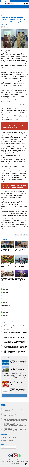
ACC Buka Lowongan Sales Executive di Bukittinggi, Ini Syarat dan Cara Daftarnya (18, 362)
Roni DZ (5, 26)
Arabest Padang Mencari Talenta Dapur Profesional (17, 383)
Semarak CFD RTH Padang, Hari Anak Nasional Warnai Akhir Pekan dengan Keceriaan (21, 265)
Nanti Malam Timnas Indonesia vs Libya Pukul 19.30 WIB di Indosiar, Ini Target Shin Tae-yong (15, 430)
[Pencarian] (27, 4)
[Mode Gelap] (25, 4)
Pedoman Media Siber (19, 461)
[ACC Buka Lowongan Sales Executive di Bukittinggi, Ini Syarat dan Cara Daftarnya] (5, 362)
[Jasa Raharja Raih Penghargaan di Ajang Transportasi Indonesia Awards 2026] (21, 273)
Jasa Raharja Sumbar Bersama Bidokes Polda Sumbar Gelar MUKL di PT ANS (21, 251)
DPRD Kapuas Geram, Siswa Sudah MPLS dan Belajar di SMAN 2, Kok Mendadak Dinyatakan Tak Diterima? (15, 331)
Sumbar (4, 440)
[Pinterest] (15, 455)
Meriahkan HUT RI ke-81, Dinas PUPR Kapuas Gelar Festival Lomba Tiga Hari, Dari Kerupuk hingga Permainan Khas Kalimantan (15, 336)
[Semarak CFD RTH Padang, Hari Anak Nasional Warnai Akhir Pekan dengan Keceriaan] (21, 259)
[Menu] (2, 4)
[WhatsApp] (20, 455)
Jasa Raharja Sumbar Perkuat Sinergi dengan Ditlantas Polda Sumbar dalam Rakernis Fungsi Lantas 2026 (6, 251)
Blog (2, 15)
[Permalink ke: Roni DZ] (2, 27)
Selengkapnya (14, 395)
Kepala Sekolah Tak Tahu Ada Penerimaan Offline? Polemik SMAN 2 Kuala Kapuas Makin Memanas (15, 352)
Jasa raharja (10, 440)
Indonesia (4, 437)
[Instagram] (17, 455)
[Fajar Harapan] (9, 4)
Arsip (26, 461)
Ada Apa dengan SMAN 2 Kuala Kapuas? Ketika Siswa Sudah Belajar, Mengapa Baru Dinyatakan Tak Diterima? (15, 342)
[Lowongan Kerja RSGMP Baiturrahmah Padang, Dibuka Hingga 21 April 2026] (5, 369)
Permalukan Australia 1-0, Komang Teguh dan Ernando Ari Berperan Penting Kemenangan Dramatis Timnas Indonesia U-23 (16, 425)
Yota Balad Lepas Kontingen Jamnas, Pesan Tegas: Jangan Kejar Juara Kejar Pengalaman (7, 280)
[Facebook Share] (16, 235)
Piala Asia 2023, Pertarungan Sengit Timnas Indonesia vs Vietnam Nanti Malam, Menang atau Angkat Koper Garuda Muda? (15, 420)
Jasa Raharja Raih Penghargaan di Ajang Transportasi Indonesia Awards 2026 (20, 280)
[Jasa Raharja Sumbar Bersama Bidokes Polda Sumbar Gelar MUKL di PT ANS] (21, 244)
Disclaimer (11, 461)
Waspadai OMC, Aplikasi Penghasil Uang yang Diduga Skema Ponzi (16, 409)
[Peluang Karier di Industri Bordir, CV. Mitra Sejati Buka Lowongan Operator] (5, 390)
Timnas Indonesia (12, 437)
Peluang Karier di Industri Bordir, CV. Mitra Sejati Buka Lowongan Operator (18, 390)
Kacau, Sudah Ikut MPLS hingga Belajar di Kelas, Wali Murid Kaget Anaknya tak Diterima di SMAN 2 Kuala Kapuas (15, 326)
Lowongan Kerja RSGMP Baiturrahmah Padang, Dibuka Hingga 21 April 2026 (17, 368)
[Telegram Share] (24, 235)
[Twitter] (12, 455)
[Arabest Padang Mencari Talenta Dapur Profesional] (5, 384)
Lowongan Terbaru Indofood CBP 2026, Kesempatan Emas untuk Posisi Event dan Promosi (18, 378)
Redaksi (6, 459)
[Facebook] (9, 455)
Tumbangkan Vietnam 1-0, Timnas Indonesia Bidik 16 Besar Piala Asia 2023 (15, 415)
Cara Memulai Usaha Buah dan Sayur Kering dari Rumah (7, 265)
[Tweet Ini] (18, 235)
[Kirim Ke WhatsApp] (27, 235)
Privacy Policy (5, 461)
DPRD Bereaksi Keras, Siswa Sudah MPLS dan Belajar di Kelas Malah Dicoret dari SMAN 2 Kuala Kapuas (16, 347)
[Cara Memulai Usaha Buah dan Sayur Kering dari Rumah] (7, 259)
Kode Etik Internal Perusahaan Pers (16, 459)
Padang (20, 437)
